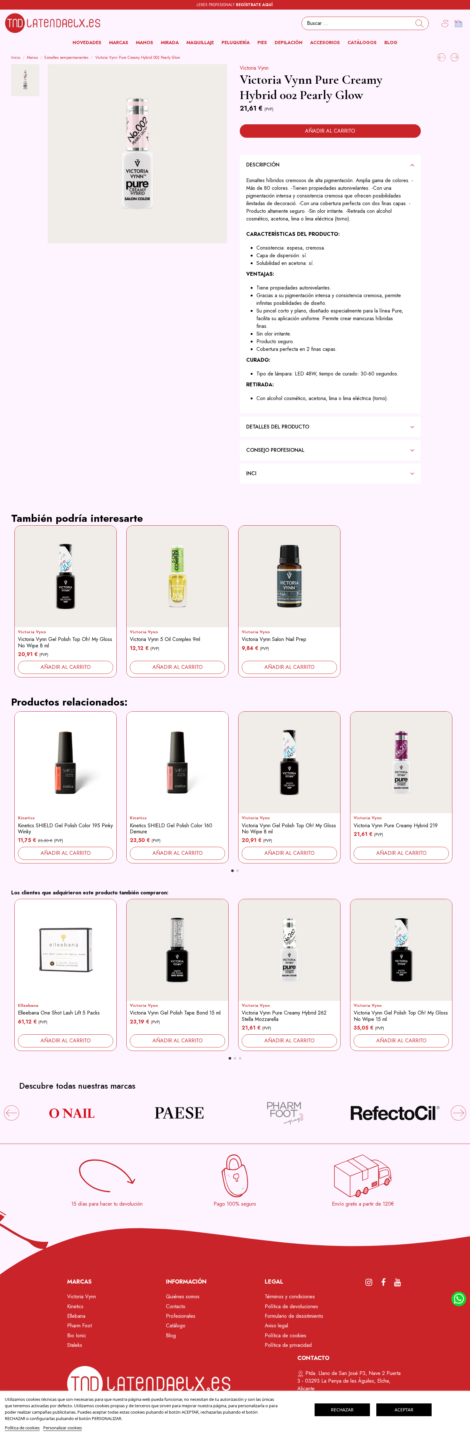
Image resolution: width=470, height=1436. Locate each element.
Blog (171, 1335)
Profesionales (180, 1316)
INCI (251, 473)
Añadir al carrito (330, 131)
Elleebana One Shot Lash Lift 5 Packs (59, 1012)
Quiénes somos (183, 1296)
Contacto (175, 1306)
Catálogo (175, 1325)
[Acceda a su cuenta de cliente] (445, 23)
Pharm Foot (79, 1325)
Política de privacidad (288, 1345)
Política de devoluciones (291, 1306)
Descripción (262, 164)
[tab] (330, 165)
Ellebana (76, 1316)
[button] (118, 42)
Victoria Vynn (254, 68)
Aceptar (404, 1410)
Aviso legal (276, 1325)
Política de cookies (285, 1335)
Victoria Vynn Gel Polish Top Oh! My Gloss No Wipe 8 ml (65, 642)
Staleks (74, 1345)
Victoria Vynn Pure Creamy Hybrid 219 (396, 825)
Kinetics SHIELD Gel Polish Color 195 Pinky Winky (65, 828)
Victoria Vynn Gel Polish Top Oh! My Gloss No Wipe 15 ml (401, 1016)
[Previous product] (442, 56)
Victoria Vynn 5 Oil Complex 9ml (165, 639)
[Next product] (454, 56)
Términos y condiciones (290, 1296)
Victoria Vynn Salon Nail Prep (274, 639)
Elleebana (28, 1005)
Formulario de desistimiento (294, 1316)
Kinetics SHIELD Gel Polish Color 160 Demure (171, 828)
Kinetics (26, 818)
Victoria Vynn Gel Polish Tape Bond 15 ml (175, 1012)
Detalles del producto (277, 426)
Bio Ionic (76, 1335)
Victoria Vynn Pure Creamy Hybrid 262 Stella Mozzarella (284, 1016)
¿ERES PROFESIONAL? (234, 5)
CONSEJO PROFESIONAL (275, 450)
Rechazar (342, 1410)
